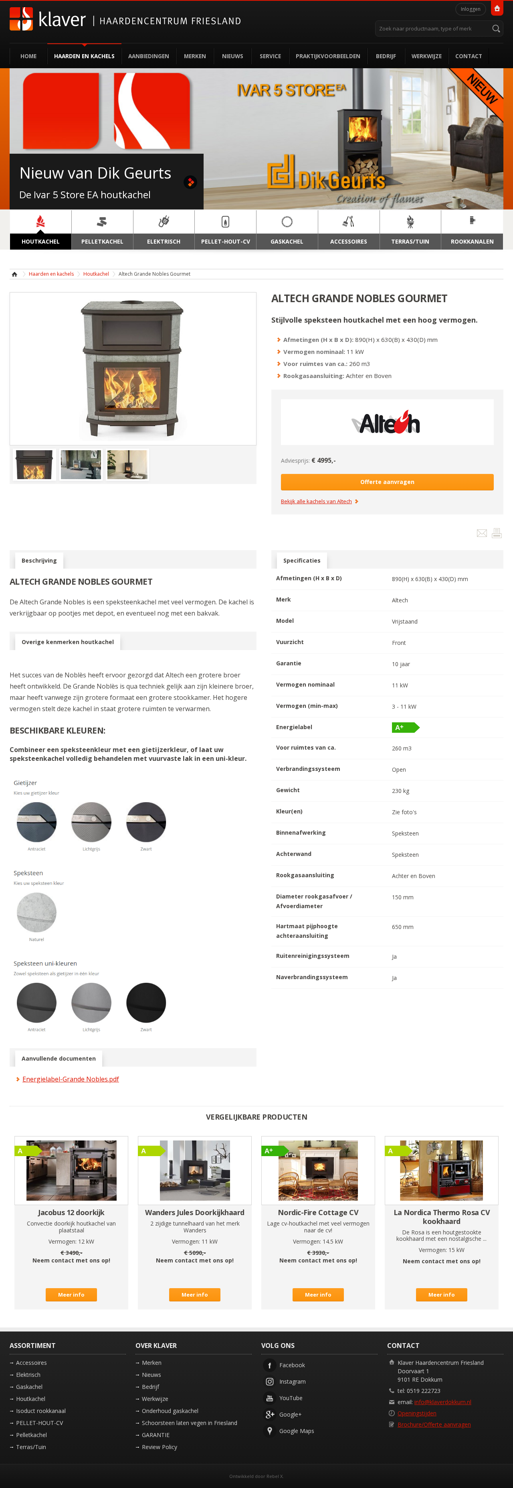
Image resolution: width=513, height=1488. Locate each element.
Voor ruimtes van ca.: (315, 364)
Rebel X (275, 1476)
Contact (468, 56)
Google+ (290, 1414)
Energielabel (294, 727)
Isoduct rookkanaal (41, 1411)
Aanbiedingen (148, 56)
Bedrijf (386, 56)
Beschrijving (39, 560)
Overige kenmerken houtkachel (68, 642)
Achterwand (293, 854)
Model (285, 620)
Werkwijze (427, 56)
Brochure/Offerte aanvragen (434, 1424)
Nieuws (232, 56)
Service (270, 56)
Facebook (292, 1365)
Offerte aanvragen (387, 482)
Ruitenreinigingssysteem (312, 955)
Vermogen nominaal (305, 684)
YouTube (291, 1398)
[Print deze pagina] (496, 535)
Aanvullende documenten (59, 1058)
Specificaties (302, 560)
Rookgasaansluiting (305, 875)
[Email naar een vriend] (482, 535)
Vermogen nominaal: (314, 352)
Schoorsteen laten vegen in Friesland (189, 1423)
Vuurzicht (290, 642)
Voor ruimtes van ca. (306, 747)
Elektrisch (28, 1374)
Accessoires (31, 1362)
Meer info (71, 1294)
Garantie (288, 663)
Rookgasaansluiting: (313, 376)
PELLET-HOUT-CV (39, 1423)
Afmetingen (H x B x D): (318, 339)
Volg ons (278, 1345)
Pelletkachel (31, 1435)
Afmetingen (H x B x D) (309, 578)
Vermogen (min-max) (307, 705)
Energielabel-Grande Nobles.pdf (70, 1079)
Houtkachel (96, 273)
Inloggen (471, 9)
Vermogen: (62, 1241)
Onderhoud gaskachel (170, 1411)
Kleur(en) (289, 811)
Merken (195, 56)
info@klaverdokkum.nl (442, 1402)
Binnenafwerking (301, 832)
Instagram (292, 1381)
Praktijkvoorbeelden (328, 56)
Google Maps (296, 1431)
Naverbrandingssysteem (312, 977)
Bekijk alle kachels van (316, 501)
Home (28, 56)
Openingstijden (417, 1413)
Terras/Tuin (31, 1447)
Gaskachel (29, 1386)
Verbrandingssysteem (308, 768)
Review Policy (159, 1447)
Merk (283, 599)
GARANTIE (156, 1435)
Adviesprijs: (295, 460)
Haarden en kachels (84, 56)
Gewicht (288, 790)
